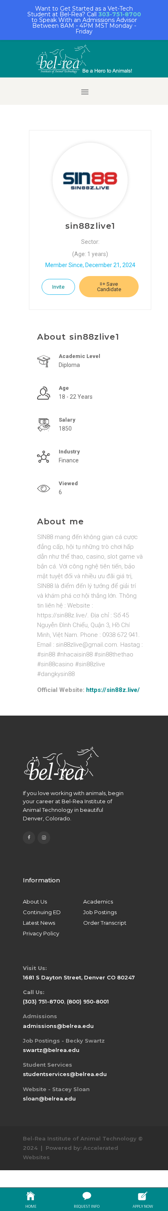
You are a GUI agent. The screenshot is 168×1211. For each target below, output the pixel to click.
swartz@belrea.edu (51, 1050)
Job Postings (100, 912)
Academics (98, 901)
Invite (58, 287)
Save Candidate (109, 286)
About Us (35, 901)
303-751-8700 (119, 14)
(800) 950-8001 (88, 1001)
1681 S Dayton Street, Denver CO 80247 (79, 977)
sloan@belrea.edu (49, 1098)
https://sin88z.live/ (113, 690)
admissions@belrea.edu (58, 1026)
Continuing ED (42, 912)
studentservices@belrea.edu (65, 1074)
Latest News (39, 922)
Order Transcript (104, 922)
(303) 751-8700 (43, 1001)
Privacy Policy (41, 933)
